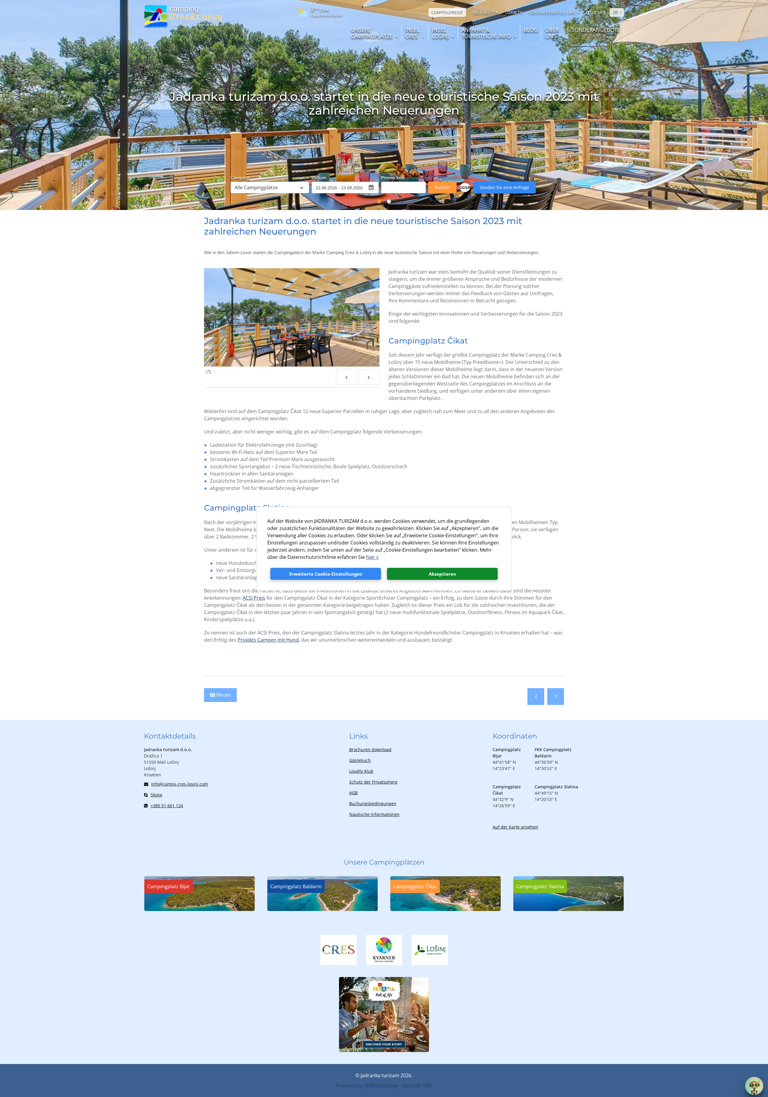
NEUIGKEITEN (485, 12)
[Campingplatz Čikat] (445, 909)
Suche (596, 12)
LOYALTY (513, 12)
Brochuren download (370, 749)
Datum (318, 177)
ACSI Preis (254, 598)
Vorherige (535, 696)
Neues (223, 694)
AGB (353, 793)
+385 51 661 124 (167, 805)
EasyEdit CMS (417, 1085)
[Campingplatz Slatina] (568, 909)
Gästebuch (360, 760)
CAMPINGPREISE (447, 12)
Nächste (555, 696)
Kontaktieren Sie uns (552, 12)
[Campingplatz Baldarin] (322, 909)
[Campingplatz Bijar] (199, 909)
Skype (156, 795)
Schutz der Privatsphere (373, 782)
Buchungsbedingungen (372, 803)
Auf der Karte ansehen (515, 827)
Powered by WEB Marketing (367, 1085)
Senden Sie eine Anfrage (504, 187)
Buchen (442, 187)
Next (369, 377)
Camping (240, 177)
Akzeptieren (442, 574)
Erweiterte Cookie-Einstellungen (325, 574)
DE (615, 12)
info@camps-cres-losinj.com (179, 784)
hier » (372, 557)
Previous (346, 377)
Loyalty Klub (361, 771)
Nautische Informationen (374, 814)
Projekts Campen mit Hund (268, 640)
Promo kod (392, 177)
